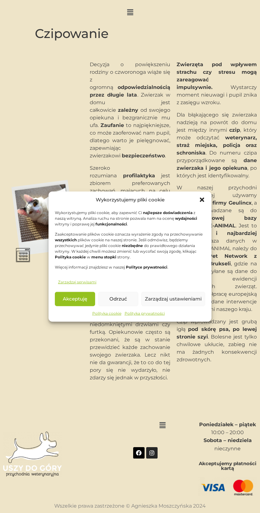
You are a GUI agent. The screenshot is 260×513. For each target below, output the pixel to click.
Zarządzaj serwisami (77, 281)
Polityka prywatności (145, 313)
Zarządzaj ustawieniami (173, 299)
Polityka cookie (106, 313)
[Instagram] (152, 453)
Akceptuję (75, 299)
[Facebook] (139, 453)
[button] (202, 200)
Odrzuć (118, 299)
